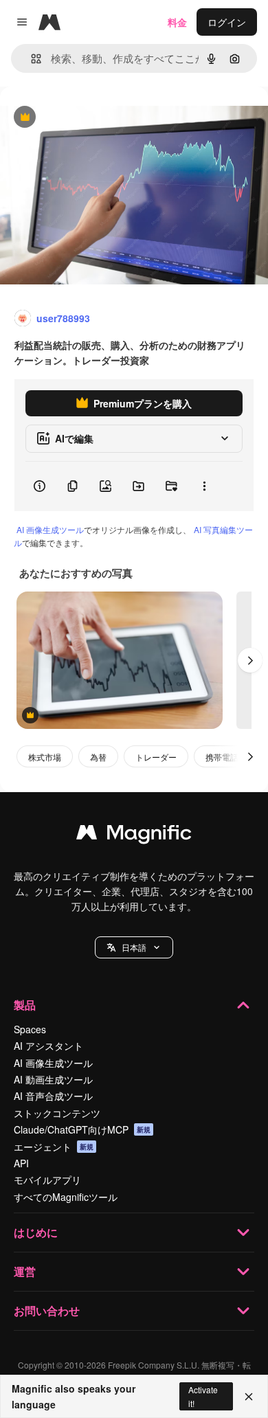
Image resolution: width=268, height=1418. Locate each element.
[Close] (248, 1396)
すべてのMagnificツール (66, 1197)
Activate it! (203, 1396)
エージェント (53, 1146)
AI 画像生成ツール (50, 529)
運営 (25, 1271)
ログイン (227, 22)
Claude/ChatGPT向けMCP (82, 1129)
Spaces (30, 1029)
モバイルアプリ (47, 1179)
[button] (134, 947)
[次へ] (250, 660)
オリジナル (94, 118)
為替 (98, 757)
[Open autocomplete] (30, 59)
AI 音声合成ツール (53, 1096)
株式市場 (44, 757)
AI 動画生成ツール (53, 1079)
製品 (25, 1005)
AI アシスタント (48, 1046)
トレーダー (156, 757)
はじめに (36, 1232)
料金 (177, 22)
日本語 (134, 947)
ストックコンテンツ (57, 1113)
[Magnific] (134, 835)
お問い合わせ (47, 1310)
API (21, 1163)
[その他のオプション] (204, 486)
